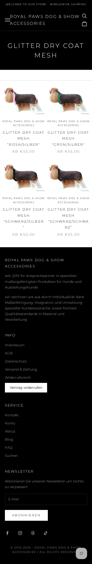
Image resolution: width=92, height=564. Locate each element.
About (10, 431)
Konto (10, 423)
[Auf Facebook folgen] (7, 533)
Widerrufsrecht (18, 377)
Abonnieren (26, 515)
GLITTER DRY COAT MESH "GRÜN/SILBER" (68, 138)
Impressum (15, 345)
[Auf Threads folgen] (32, 533)
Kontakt (12, 415)
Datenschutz (16, 361)
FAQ (9, 447)
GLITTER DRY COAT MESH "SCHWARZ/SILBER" (23, 218)
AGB (9, 353)
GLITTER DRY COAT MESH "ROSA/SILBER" (23, 138)
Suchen (11, 455)
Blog (9, 439)
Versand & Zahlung (21, 369)
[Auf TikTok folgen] (45, 533)
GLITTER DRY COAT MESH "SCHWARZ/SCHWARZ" (68, 218)
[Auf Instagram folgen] (20, 533)
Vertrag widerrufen (26, 387)
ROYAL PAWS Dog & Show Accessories (23, 123)
